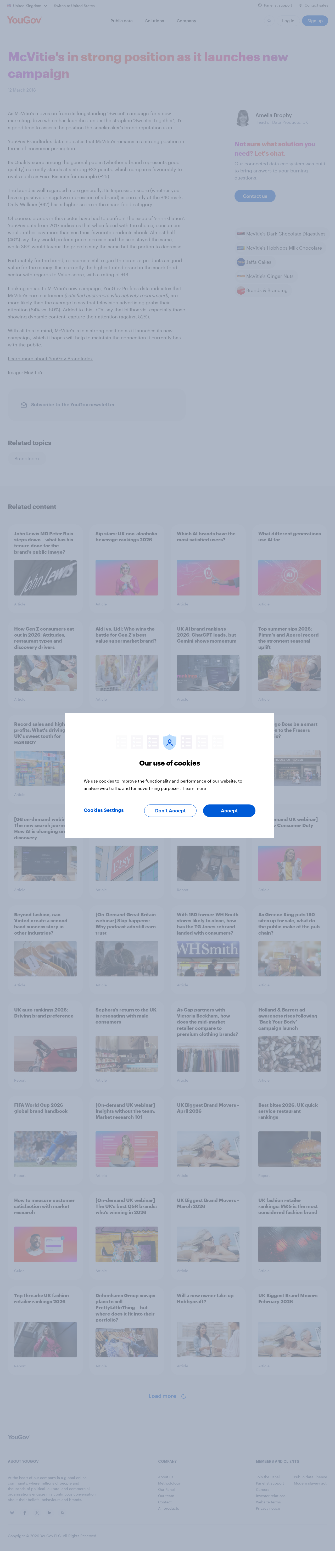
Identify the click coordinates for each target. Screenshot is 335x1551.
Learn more (194, 788)
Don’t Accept (170, 810)
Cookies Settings (104, 810)
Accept (229, 810)
